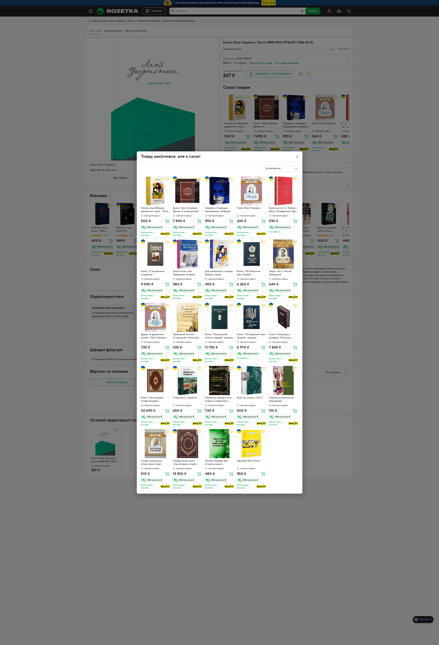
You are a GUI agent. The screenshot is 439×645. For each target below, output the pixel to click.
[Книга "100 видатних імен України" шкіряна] (251, 317)
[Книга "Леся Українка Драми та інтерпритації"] (187, 191)
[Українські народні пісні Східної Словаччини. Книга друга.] (219, 380)
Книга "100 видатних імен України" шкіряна (251, 336)
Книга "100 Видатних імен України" (248, 273)
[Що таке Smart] (165, 234)
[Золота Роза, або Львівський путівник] (187, 254)
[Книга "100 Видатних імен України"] (251, 254)
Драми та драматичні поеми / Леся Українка (153, 336)
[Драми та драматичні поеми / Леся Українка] (155, 317)
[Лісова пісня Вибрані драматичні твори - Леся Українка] (155, 191)
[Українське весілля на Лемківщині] (283, 380)
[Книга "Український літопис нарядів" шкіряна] (219, 317)
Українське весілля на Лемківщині (281, 399)
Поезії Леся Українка (248, 208)
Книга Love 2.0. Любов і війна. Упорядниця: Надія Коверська (283, 210)
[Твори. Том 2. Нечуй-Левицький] (283, 254)
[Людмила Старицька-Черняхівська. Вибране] (219, 191)
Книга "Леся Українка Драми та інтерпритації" (186, 210)
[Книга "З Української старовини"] (155, 254)
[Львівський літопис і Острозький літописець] (187, 317)
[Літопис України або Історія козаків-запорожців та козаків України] (219, 443)
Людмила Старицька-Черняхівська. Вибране (218, 210)
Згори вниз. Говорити (185, 398)
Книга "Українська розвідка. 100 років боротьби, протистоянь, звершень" (282, 336)
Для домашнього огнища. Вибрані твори (219, 273)
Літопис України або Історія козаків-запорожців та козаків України (217, 463)
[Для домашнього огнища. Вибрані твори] (219, 254)
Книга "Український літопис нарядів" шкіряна (219, 336)
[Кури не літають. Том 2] (251, 380)
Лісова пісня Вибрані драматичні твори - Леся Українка (154, 210)
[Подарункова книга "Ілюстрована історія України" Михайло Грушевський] (187, 443)
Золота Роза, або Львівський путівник (184, 273)
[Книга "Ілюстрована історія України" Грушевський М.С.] (155, 380)
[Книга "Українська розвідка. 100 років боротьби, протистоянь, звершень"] (283, 317)
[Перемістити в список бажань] (167, 179)
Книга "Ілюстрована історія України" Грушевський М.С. (152, 400)
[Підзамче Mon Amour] (251, 443)
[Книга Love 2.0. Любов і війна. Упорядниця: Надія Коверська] (283, 191)
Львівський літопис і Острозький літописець (186, 336)
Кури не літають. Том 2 (249, 398)
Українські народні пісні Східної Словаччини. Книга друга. (218, 400)
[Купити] (167, 221)
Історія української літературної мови (151, 462)
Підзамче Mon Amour (249, 461)
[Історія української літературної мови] (155, 443)
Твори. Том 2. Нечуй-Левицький (280, 273)
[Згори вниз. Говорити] (187, 380)
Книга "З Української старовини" (152, 273)
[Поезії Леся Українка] (251, 191)
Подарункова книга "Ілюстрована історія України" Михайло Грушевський (184, 463)
